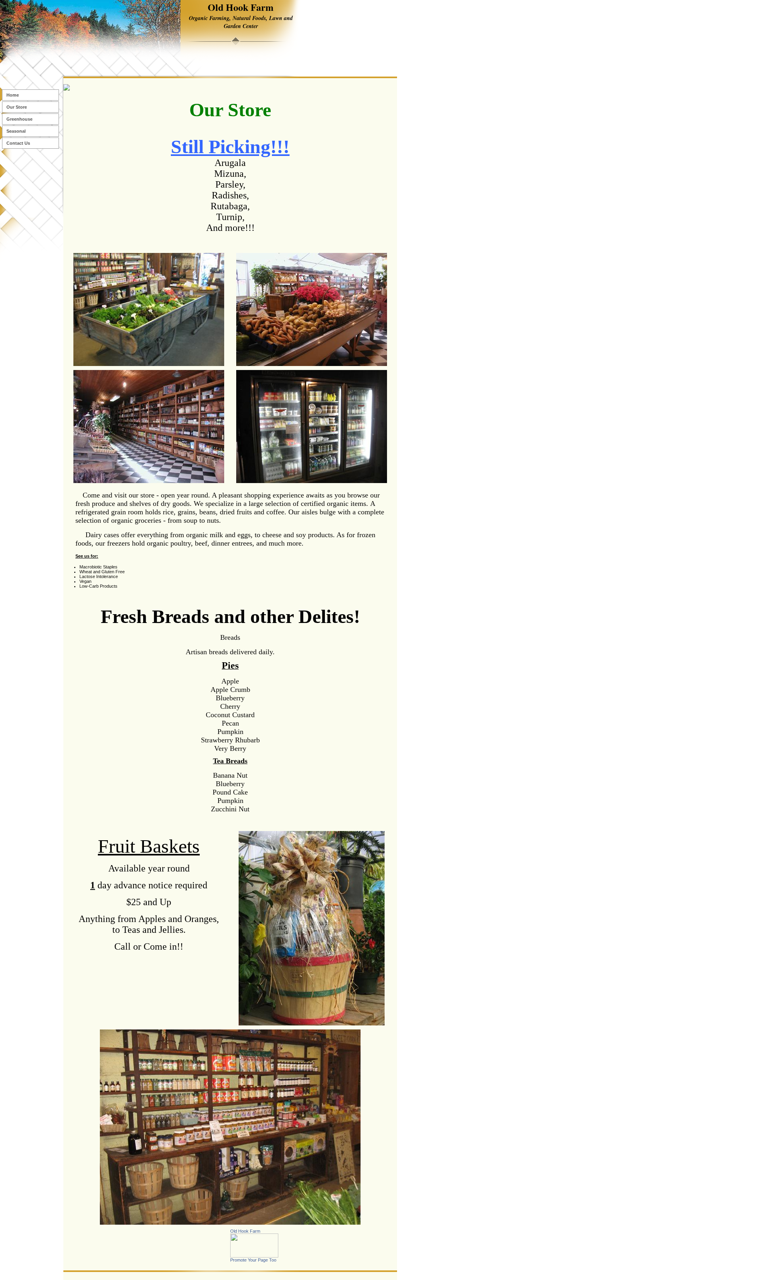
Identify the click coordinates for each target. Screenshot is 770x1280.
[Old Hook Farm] (254, 1256)
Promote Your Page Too (253, 1260)
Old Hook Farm (245, 1231)
